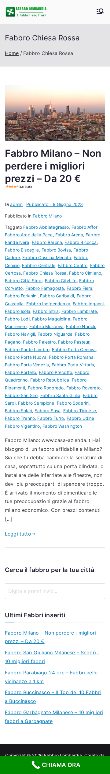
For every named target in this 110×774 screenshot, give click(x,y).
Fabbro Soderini (73, 403)
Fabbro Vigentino (22, 426)
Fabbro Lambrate (79, 311)
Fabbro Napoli (80, 326)
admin (16, 204)
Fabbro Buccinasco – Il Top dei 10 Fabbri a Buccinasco (53, 696)
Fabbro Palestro (39, 341)
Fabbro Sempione (36, 403)
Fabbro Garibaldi (57, 295)
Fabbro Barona (47, 242)
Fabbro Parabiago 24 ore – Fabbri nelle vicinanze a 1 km (51, 677)
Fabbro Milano (47, 215)
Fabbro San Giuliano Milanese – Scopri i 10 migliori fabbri (52, 656)
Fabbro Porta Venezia (27, 364)
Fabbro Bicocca (80, 242)
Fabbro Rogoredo (46, 387)
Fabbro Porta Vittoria (73, 364)
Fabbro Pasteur (73, 341)
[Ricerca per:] (55, 591)
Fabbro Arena (69, 234)
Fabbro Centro (72, 265)
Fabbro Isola (17, 311)
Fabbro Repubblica (49, 379)
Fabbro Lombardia (63, 755)
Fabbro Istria (46, 311)
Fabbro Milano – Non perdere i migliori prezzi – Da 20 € (50, 637)
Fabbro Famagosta (44, 288)
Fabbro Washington (62, 426)
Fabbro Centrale (38, 265)
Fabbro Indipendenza (48, 303)
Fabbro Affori (85, 227)
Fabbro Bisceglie (22, 249)
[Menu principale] (100, 12)
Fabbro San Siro (21, 395)
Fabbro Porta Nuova (25, 357)
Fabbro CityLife (60, 280)
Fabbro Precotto (55, 372)
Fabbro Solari (18, 410)
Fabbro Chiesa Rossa (44, 273)
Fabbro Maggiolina (51, 318)
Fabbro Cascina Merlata (46, 257)
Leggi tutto (18, 534)
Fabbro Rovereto (83, 387)
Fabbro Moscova (46, 326)
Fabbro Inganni (88, 303)
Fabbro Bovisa (56, 249)
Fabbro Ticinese (79, 410)
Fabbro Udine (80, 418)
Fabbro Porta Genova (74, 349)
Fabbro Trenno (20, 418)
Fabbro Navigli (20, 334)
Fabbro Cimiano (85, 273)
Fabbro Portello (20, 372)
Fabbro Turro (50, 418)
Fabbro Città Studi (23, 280)
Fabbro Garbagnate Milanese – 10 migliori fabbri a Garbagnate (54, 716)
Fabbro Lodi (17, 318)
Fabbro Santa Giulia (60, 395)
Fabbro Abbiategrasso (46, 227)
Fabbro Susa (48, 410)
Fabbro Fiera (80, 288)
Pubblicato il (54, 204)
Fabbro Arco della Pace (29, 234)
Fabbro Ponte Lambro (27, 349)
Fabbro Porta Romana (71, 357)
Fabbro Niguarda (55, 334)
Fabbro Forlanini (21, 295)
